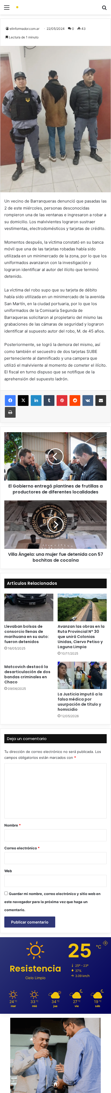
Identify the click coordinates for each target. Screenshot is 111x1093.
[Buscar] (104, 9)
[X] (23, 400)
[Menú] (6, 9)
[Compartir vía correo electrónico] (100, 400)
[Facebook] (10, 400)
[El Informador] (35, 7)
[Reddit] (75, 400)
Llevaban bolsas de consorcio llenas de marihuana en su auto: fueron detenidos (26, 634)
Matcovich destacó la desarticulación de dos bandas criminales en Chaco (27, 674)
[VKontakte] (87, 400)
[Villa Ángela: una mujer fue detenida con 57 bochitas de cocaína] (55, 524)
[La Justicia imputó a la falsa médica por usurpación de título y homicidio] (82, 675)
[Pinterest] (62, 400)
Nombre (12, 825)
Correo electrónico (22, 848)
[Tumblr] (49, 400)
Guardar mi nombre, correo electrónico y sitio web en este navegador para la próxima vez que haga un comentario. (52, 902)
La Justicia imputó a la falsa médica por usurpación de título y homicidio (80, 701)
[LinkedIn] (36, 400)
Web (8, 871)
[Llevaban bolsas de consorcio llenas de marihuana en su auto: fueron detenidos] (28, 607)
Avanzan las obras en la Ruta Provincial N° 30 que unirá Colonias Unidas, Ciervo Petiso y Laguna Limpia (81, 637)
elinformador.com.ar (24, 29)
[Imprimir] (10, 412)
